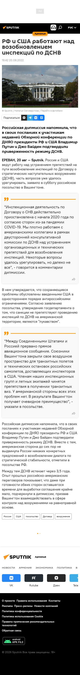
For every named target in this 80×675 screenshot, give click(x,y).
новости (8, 567)
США (18, 516)
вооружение (63, 516)
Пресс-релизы (23, 606)
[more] (73, 279)
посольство (32, 516)
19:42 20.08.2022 (13, 60)
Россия (7, 516)
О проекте (8, 600)
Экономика (44, 567)
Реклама (7, 606)
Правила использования (32, 600)
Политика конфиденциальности (22, 611)
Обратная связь (11, 630)
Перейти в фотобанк (52, 110)
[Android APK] (14, 641)
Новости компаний (46, 606)
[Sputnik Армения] (11, 29)
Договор (47, 516)
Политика (64, 567)
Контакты (54, 600)
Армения (25, 567)
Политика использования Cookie (22, 616)
